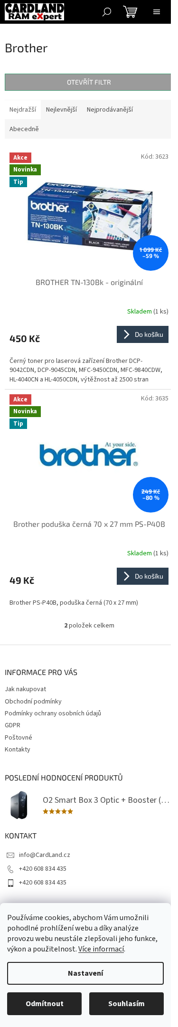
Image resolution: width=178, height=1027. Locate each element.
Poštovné (18, 737)
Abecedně (24, 129)
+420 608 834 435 (42, 869)
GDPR (12, 725)
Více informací (101, 949)
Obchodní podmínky (33, 701)
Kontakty (17, 749)
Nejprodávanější (110, 109)
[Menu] (156, 11)
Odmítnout (45, 1003)
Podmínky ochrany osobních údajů (53, 713)
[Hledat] (106, 11)
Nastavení (85, 973)
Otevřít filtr (89, 82)
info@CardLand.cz (44, 855)
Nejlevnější (61, 109)
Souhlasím (126, 1003)
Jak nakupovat (25, 689)
